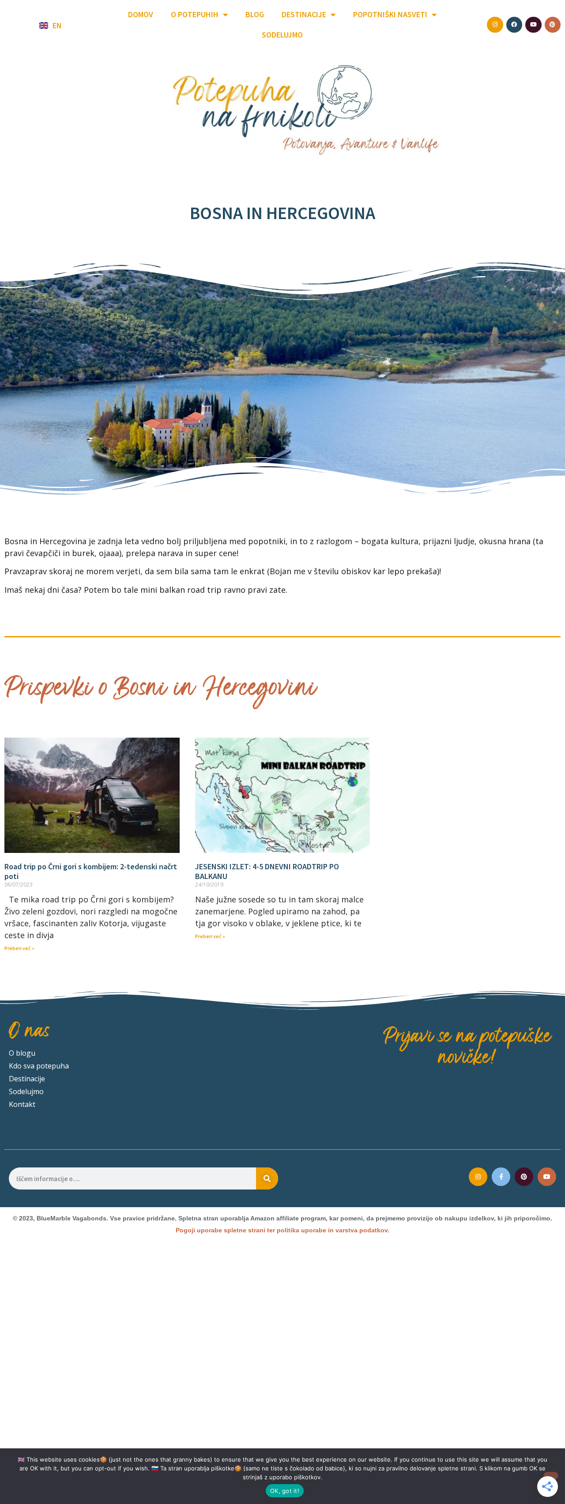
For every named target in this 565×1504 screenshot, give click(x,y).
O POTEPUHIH (194, 14)
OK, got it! (284, 1490)
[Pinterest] (524, 1176)
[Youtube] (547, 1176)
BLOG (254, 14)
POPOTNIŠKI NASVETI (390, 14)
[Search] (267, 1178)
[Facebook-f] (501, 1176)
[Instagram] (478, 1176)
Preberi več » (19, 948)
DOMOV (140, 14)
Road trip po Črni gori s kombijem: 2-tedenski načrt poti (90, 871)
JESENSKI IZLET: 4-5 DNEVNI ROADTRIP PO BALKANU (267, 871)
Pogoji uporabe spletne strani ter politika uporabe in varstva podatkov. (282, 1230)
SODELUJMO (282, 35)
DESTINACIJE (304, 14)
